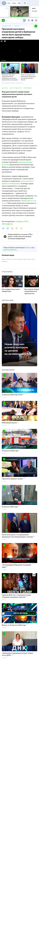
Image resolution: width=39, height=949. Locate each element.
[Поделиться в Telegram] (3, 228)
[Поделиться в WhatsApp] (16, 228)
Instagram (19, 221)
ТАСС (26, 221)
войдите (28, 247)
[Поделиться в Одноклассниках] (12, 228)
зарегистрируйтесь (10, 250)
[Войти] (32, 20)
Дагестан (5, 88)
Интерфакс (7, 224)
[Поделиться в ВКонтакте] (7, 228)
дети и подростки (16, 88)
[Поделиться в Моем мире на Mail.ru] (21, 228)
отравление (27, 88)
